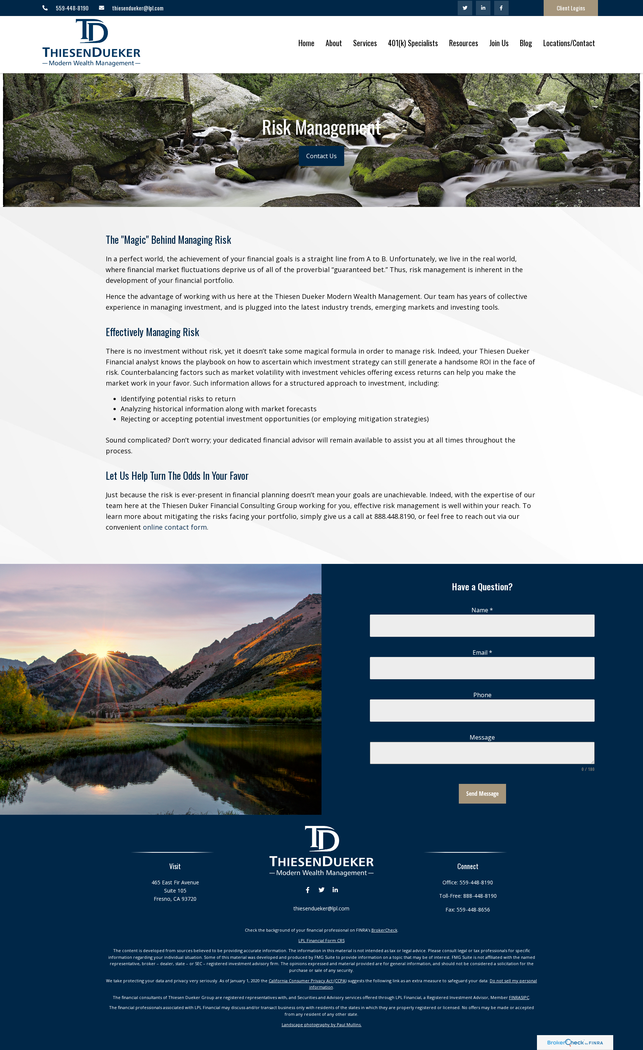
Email (482, 652)
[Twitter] (465, 8)
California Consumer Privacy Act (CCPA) (307, 980)
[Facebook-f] (501, 8)
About (334, 42)
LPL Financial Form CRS (321, 940)
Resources (463, 42)
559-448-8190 (476, 882)
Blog (526, 42)
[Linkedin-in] (483, 8)
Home (306, 42)
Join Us (499, 42)
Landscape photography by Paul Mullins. (322, 1024)
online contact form (175, 527)
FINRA (515, 997)
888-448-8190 (480, 895)
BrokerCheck (384, 930)
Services (365, 42)
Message (482, 737)
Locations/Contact (569, 42)
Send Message (482, 793)
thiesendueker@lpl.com (321, 908)
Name (482, 610)
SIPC (525, 997)
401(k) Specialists (413, 42)
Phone (482, 695)
